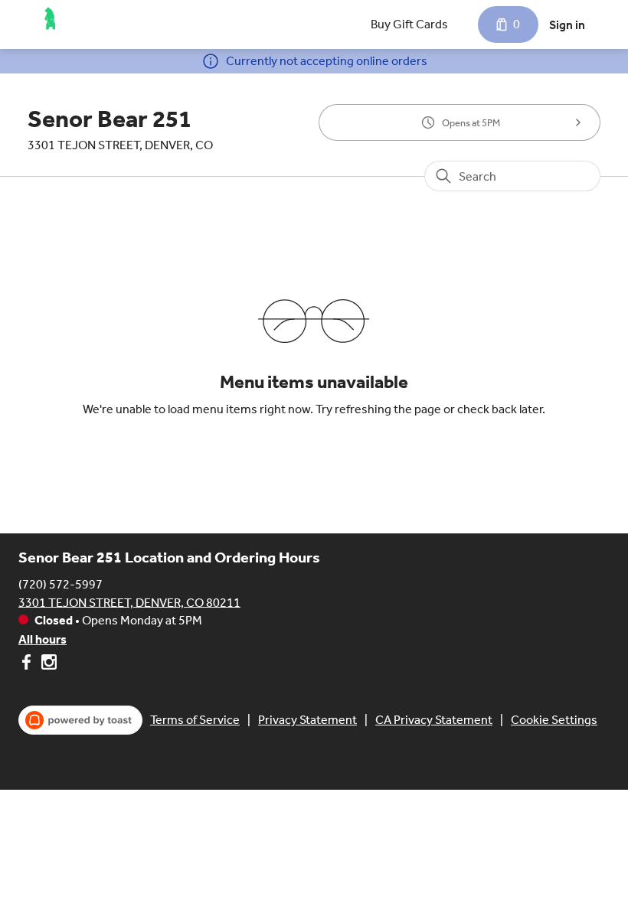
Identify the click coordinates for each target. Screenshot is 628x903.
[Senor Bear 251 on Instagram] (47, 664)
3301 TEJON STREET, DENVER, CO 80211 (129, 602)
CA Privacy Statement (433, 719)
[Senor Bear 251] (50, 18)
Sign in (567, 25)
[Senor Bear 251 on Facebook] (28, 664)
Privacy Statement (307, 719)
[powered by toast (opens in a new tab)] (80, 720)
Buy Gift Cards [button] (409, 24)
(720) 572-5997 (60, 583)
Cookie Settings (554, 719)
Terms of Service (195, 719)
